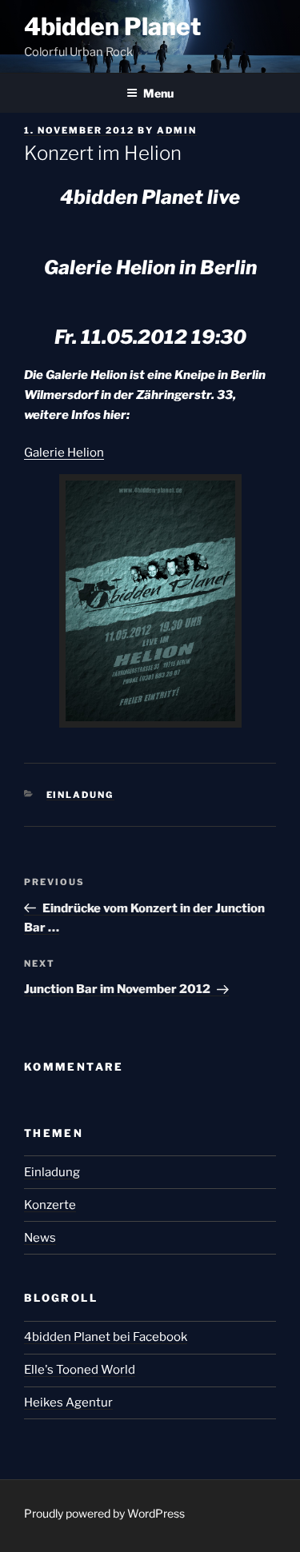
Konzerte (50, 1205)
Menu (158, 93)
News (40, 1238)
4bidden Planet (112, 26)
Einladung (80, 794)
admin (177, 130)
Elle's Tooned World (79, 1369)
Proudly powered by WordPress (104, 1513)
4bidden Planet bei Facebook (105, 1337)
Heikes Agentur (68, 1402)
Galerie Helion (64, 452)
